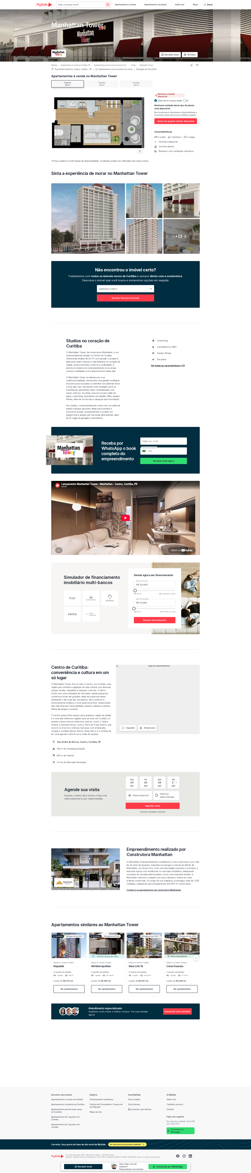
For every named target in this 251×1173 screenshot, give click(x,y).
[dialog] (125, 586)
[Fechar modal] (157, 560)
